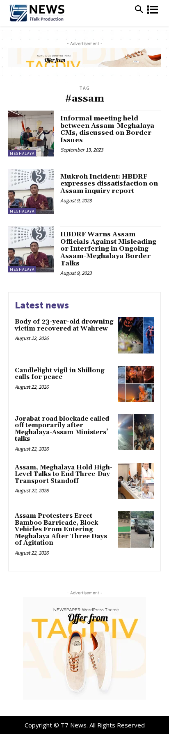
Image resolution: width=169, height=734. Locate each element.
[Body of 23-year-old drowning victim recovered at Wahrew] (136, 335)
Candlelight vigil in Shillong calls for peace (60, 374)
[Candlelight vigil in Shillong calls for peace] (136, 384)
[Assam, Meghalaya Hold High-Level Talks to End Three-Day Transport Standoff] (136, 481)
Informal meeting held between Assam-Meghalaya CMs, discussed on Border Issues (107, 129)
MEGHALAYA (22, 153)
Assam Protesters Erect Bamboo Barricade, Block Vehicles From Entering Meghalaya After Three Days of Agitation (61, 529)
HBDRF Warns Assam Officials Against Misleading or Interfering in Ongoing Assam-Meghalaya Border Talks (108, 248)
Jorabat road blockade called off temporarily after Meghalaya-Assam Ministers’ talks (62, 429)
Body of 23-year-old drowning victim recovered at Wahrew (64, 325)
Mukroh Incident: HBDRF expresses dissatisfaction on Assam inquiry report (109, 183)
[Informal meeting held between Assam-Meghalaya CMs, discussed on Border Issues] (31, 133)
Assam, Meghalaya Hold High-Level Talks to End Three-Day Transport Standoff (63, 474)
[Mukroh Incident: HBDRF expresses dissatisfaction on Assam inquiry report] (31, 192)
